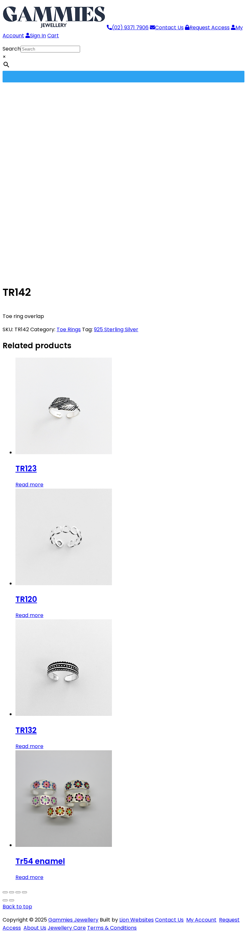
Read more (29, 484)
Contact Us (169, 919)
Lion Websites (136, 919)
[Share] (18, 892)
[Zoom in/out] (5, 892)
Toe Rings (69, 329)
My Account (201, 919)
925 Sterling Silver (116, 329)
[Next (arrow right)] (11, 900)
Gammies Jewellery (73, 919)
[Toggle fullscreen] (11, 892)
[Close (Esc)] (24, 892)
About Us (34, 928)
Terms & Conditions (112, 928)
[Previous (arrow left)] (5, 900)
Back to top (17, 906)
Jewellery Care (67, 928)
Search (12, 48)
